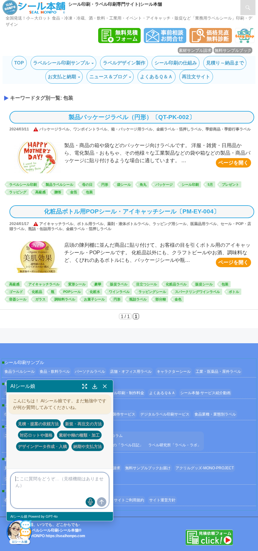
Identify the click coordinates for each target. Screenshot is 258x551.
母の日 (87, 184)
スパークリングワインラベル (197, 292)
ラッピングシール (152, 292)
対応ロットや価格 (36, 435)
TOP (19, 62)
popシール (72, 292)
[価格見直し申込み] (210, 41)
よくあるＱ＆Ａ (156, 76)
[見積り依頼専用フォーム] (119, 41)
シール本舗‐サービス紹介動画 (205, 393)
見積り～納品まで (225, 62)
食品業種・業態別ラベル (215, 414)
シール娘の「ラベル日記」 (120, 445)
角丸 (143, 184)
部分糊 (160, 299)
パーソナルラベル (90, 371)
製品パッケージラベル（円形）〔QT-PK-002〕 (132, 117)
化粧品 (37, 292)
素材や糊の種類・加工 (79, 435)
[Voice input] (90, 502)
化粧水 (95, 292)
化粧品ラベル (176, 284)
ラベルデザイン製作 (124, 62)
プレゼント (230, 184)
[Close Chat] (104, 386)
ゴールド (16, 292)
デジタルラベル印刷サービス (164, 414)
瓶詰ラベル (138, 299)
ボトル (234, 292)
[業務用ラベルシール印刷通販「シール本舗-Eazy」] (244, 41)
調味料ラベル (64, 299)
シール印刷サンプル (24, 362)
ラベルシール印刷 (23, 184)
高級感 (40, 192)
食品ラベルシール (19, 371)
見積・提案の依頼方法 (38, 423)
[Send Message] (101, 502)
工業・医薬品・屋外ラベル (218, 371)
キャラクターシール (174, 371)
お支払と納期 (62, 76)
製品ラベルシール (59, 184)
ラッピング (17, 192)
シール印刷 (190, 184)
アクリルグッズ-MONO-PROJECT (205, 468)
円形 (104, 184)
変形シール (77, 284)
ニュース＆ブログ (108, 76)
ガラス (40, 299)
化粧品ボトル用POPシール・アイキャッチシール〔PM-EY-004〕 (132, 211)
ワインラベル (119, 292)
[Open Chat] (19, 532)
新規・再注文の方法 (83, 423)
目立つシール (146, 284)
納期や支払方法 (87, 446)
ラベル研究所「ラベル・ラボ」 (174, 445)
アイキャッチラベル (43, 284)
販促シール (204, 284)
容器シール (17, 299)
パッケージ (164, 184)
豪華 (97, 284)
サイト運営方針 (162, 500)
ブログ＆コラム (109, 435)
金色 (178, 299)
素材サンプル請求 (195, 50)
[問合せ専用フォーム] (165, 41)
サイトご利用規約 (129, 500)
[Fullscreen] (84, 386)
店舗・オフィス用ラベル (131, 371)
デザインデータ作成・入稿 (42, 446)
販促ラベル (118, 284)
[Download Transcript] (94, 386)
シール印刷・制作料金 (125, 393)
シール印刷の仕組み (175, 62)
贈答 (57, 192)
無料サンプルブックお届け (148, 468)
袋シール (124, 184)
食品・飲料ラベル (55, 371)
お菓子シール (94, 299)
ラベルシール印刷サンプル (61, 62)
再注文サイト (196, 76)
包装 (89, 192)
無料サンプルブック (233, 50)
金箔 (73, 192)
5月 (210, 184)
